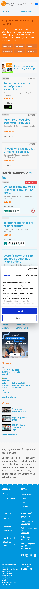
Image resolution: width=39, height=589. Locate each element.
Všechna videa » (9, 434)
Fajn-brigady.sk (27, 549)
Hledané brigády (9, 498)
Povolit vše (19, 311)
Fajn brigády (26, 524)
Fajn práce (25, 539)
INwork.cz (25, 533)
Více (14, 40)
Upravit (18, 318)
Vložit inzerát (27, 494)
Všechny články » (10, 397)
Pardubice (20, 324)
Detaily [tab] (18, 275)
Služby (24, 502)
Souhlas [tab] (7, 275)
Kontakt (6, 519)
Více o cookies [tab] (31, 275)
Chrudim (6, 324)
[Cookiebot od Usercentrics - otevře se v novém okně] (28, 269)
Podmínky (7, 527)
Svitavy (5, 328)
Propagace (26, 506)
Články (5, 494)
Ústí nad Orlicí (22, 328)
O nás (5, 523)
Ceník (24, 498)
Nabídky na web (9, 538)
